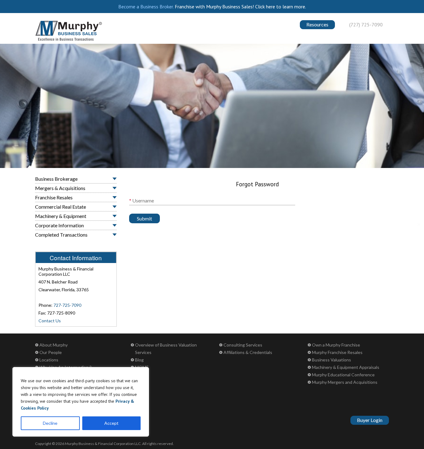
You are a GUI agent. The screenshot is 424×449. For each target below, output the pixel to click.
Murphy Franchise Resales (337, 352)
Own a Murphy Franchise (336, 344)
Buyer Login (369, 420)
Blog (139, 359)
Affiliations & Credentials (247, 352)
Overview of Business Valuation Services (166, 348)
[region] (80, 402)
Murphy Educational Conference (343, 374)
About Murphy (53, 344)
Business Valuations (331, 359)
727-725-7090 (67, 305)
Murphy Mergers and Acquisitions (344, 382)
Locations (48, 359)
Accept (111, 423)
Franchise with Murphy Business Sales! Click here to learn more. (240, 6)
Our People (50, 352)
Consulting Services (242, 344)
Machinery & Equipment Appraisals (345, 367)
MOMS (142, 367)
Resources (317, 24)
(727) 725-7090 (366, 24)
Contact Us (49, 320)
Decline (50, 423)
